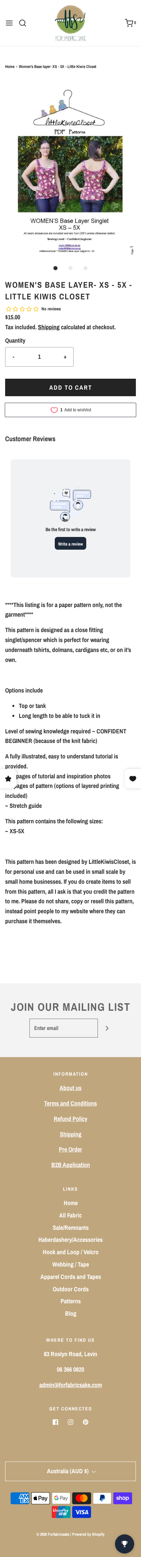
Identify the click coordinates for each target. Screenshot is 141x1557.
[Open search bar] (25, 23)
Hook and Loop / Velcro (71, 1252)
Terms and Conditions (70, 1103)
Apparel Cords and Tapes (70, 1276)
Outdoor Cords (71, 1289)
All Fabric (70, 1215)
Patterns (71, 1301)
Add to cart (70, 387)
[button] (70, 167)
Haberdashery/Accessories (70, 1239)
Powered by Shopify (88, 1534)
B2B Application (70, 1164)
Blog (70, 1313)
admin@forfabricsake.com (70, 1385)
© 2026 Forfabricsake (53, 1534)
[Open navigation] (9, 23)
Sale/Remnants (71, 1227)
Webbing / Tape (70, 1264)
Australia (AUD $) (68, 1471)
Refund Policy (70, 1118)
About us (70, 1088)
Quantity (15, 340)
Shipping (49, 327)
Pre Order (70, 1149)
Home (9, 66)
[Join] (107, 1028)
